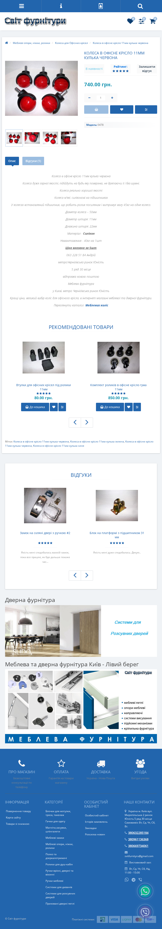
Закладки (91, 828)
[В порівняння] (146, 109)
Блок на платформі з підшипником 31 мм (117, 535)
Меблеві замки (55, 838)
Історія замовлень (96, 822)
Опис (12, 161)
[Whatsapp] (127, 879)
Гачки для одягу (55, 821)
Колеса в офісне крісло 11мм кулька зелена (97, 441)
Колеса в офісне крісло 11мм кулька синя (58, 446)
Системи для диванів (59, 887)
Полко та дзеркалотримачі (56, 856)
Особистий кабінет (97, 815)
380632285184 (138, 833)
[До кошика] (96, 109)
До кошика (37, 407)
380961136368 (138, 839)
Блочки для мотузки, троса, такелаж (58, 813)
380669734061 (138, 846)
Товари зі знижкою (17, 824)
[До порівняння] (62, 407)
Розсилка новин (95, 834)
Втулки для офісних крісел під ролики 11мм (43, 387)
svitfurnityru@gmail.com (139, 856)
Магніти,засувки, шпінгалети (56, 829)
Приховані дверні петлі (60, 903)
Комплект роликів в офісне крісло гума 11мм (118, 387)
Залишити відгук (147, 69)
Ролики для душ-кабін (59, 864)
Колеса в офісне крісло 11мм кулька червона (41, 441)
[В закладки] (121, 109)
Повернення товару (18, 811)
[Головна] (6, 43)
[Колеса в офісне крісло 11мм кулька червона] (41, 88)
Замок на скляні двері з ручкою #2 (45, 533)
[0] (130, 22)
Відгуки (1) (33, 161)
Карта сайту (13, 817)
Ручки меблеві (54, 881)
